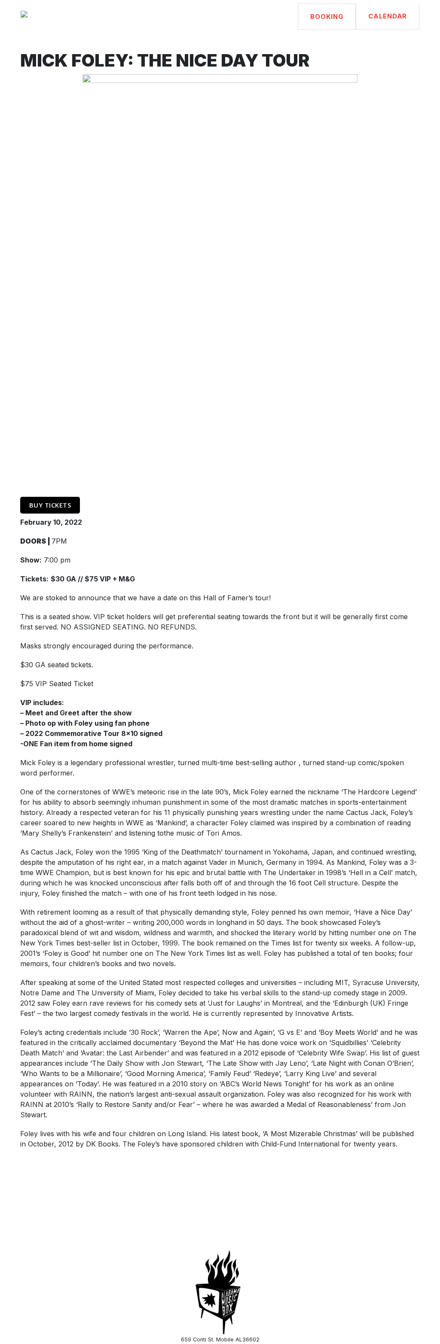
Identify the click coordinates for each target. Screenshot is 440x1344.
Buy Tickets (50, 505)
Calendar (387, 16)
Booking (326, 16)
